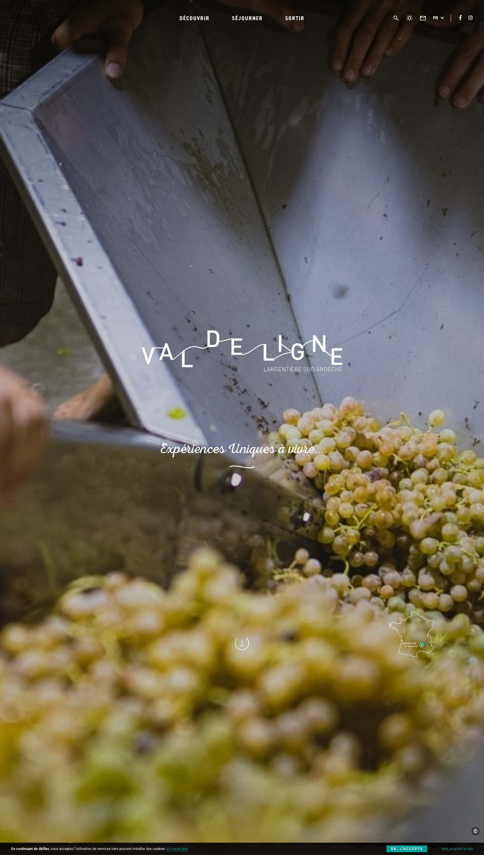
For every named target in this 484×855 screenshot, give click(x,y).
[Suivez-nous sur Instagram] (470, 18)
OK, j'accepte (407, 849)
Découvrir (195, 18)
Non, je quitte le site (457, 849)
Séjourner (247, 18)
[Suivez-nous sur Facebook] (460, 18)
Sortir (294, 18)
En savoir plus (177, 849)
